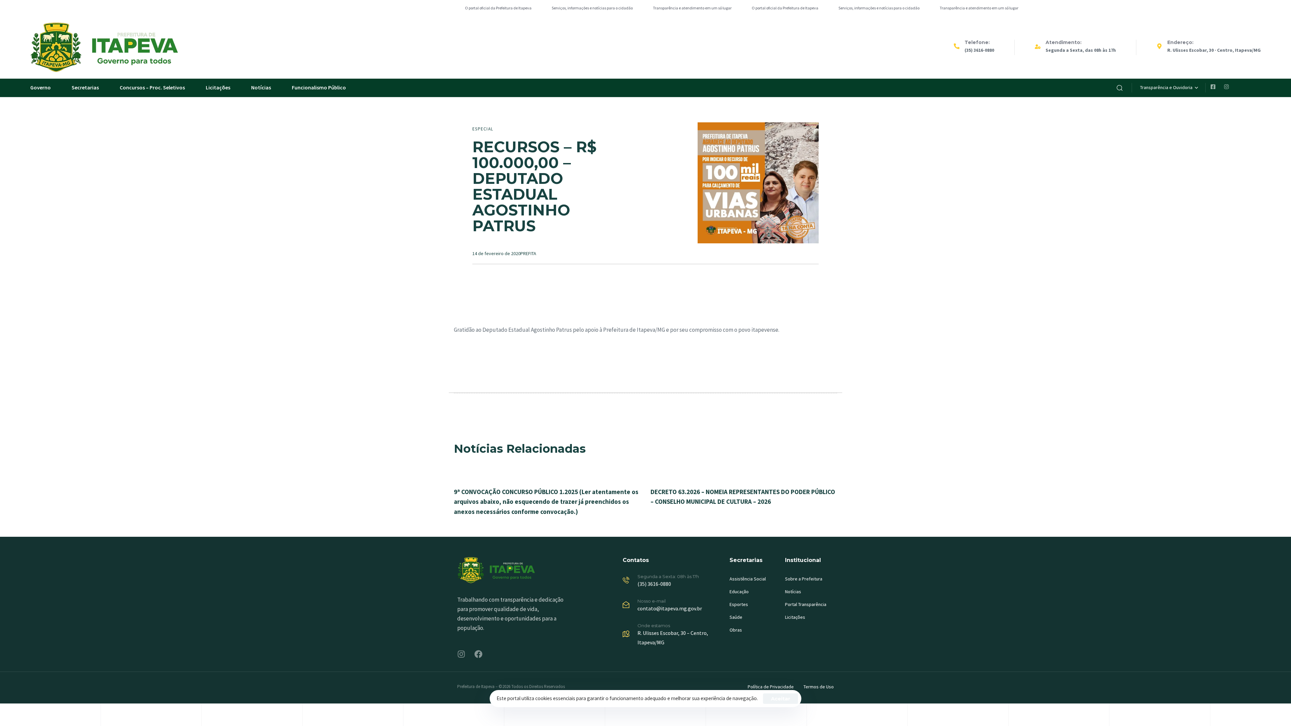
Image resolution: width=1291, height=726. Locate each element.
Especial (482, 129)
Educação (739, 592)
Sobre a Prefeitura (803, 579)
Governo (40, 87)
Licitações (218, 87)
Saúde (736, 617)
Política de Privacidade (771, 687)
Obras (736, 630)
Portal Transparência (805, 604)
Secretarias (85, 87)
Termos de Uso (819, 687)
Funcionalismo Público (319, 87)
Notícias (261, 87)
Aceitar (780, 698)
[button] (1120, 88)
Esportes (739, 604)
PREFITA (528, 253)
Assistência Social (748, 579)
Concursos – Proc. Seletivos (152, 87)
